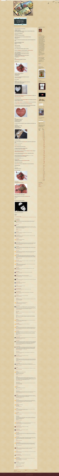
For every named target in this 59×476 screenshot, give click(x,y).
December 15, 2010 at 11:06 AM (19, 440)
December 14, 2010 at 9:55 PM (19, 361)
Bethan (16, 319)
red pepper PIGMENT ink (25, 99)
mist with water (29, 95)
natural (18, 77)
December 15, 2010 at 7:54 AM (19, 406)
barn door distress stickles (25, 160)
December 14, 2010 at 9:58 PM (19, 365)
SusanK (16, 231)
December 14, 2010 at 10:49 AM (19, 261)
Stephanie (17, 267)
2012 (43, 136)
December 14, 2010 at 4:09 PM (19, 309)
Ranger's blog (40, 184)
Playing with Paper (18, 291)
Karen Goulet (17, 457)
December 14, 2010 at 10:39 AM (19, 258)
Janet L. (17, 399)
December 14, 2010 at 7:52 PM (19, 344)
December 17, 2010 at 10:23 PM (19, 466)
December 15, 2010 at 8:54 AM (19, 427)
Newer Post (15, 470)
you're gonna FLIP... (44, 144)
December (44, 139)
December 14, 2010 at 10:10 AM (19, 244)
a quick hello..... (44, 149)
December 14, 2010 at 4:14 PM (19, 313)
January (44, 177)
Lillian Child (17, 340)
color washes (17, 59)
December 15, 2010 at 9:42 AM (19, 430)
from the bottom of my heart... (44, 151)
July (43, 171)
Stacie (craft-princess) (18, 288)
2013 (43, 135)
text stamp (25, 153)
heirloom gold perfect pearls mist (19, 151)
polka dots (27, 196)
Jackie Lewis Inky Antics (41, 183)
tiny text (19, 182)
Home (26, 470)
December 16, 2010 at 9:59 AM (19, 452)
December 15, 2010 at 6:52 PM (19, 445)
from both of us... (44, 143)
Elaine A (17, 224)
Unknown (17, 432)
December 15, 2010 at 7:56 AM (19, 410)
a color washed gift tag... (44, 158)
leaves (22, 182)
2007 (43, 180)
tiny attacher (23, 155)
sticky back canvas (30, 50)
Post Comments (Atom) (18, 471)
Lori (16, 367)
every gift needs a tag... (44, 162)
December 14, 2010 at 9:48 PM (19, 356)
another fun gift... (44, 163)
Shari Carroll (40, 186)
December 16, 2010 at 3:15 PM (19, 455)
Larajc (16, 408)
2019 (43, 130)
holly (18, 159)
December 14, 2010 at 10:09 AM (19, 240)
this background (30, 103)
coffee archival (18, 103)
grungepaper (19, 50)
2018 (43, 131)
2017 (43, 132)
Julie (16, 278)
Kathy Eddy (17, 271)
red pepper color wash (23, 95)
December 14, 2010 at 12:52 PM (19, 283)
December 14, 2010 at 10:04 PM (19, 369)
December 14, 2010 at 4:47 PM (19, 317)
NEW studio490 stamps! (44, 147)
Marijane (17, 254)
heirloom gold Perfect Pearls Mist (19, 96)
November (44, 165)
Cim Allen (17, 246)
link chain (18, 163)
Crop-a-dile (25, 141)
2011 (43, 137)
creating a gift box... (44, 160)
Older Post (36, 470)
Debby (16, 326)
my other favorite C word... (44, 141)
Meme (16, 263)
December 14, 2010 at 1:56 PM (19, 296)
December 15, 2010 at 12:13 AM (19, 380)
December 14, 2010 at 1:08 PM (19, 286)
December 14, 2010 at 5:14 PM (19, 321)
